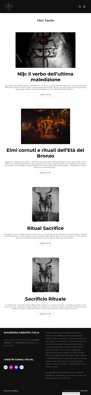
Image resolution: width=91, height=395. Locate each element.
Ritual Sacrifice (45, 228)
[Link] (22, 367)
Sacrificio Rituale (45, 299)
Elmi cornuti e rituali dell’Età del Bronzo (45, 153)
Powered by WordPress (11, 391)
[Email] (6, 367)
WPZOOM (83, 391)
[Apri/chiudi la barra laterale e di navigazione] (85, 6)
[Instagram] (11, 367)
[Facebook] (16, 367)
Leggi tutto (47, 94)
